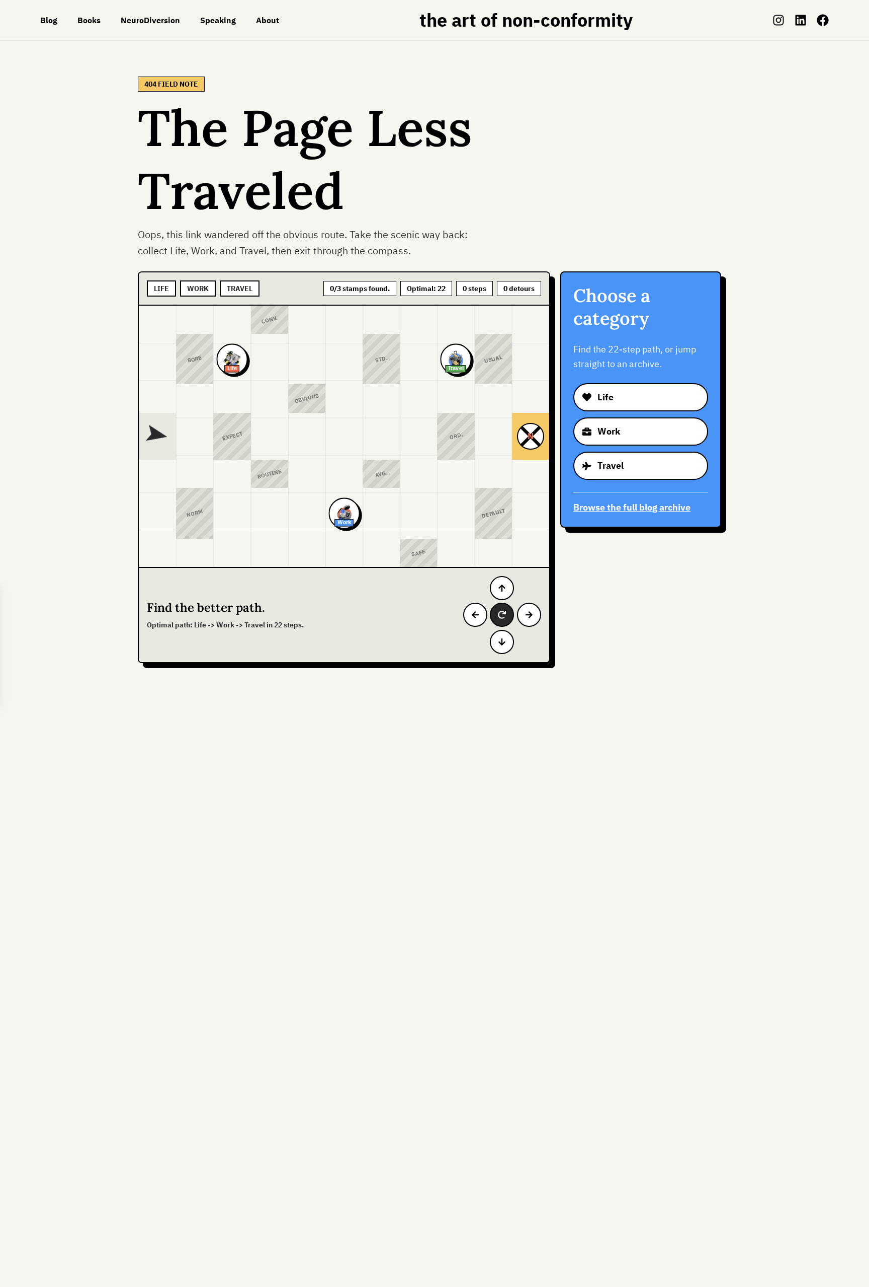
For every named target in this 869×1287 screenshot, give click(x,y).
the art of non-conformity (526, 20)
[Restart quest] (502, 615)
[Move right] (529, 615)
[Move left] (475, 615)
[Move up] (502, 588)
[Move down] (502, 642)
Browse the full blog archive (631, 507)
